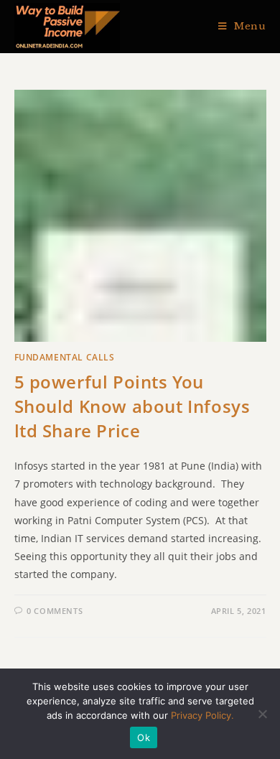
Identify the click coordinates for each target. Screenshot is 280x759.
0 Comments (55, 610)
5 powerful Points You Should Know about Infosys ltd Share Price (132, 406)
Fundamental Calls (64, 357)
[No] (262, 714)
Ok (143, 737)
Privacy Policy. (202, 715)
